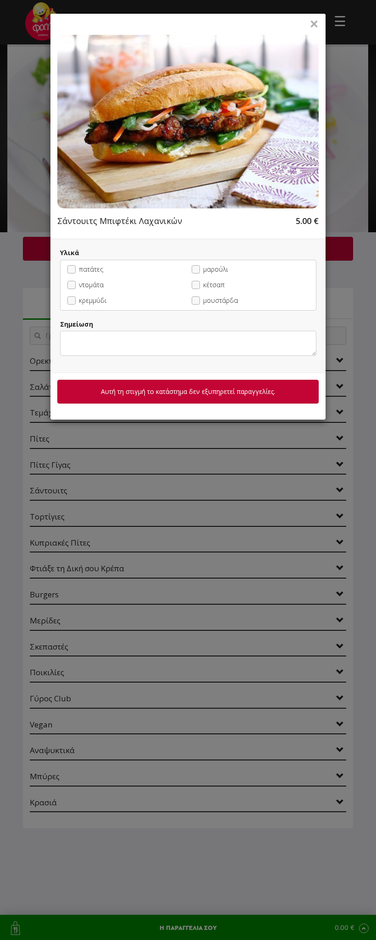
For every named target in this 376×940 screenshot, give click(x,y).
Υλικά (69, 252)
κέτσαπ (214, 284)
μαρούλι (215, 269)
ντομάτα (91, 284)
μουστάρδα (220, 300)
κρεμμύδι (92, 300)
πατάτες (91, 269)
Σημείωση (76, 324)
